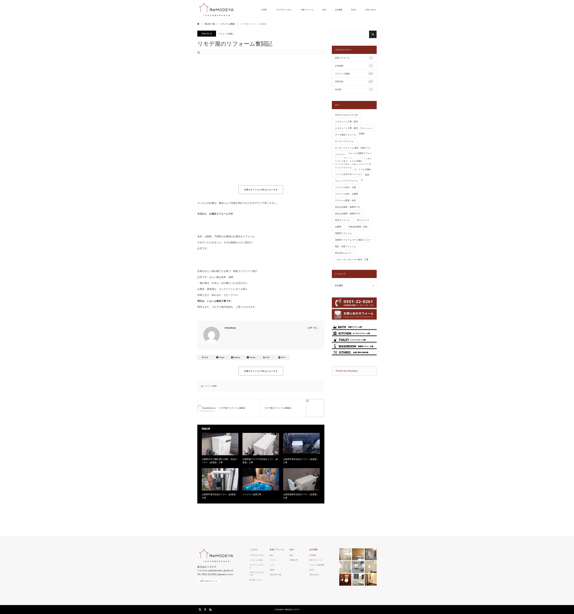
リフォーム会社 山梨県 (346, 194)
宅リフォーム (363, 220)
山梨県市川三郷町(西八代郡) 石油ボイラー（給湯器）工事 (219, 461)
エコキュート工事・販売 (346, 121)
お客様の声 (293, 560)
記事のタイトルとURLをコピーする (261, 189)
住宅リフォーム (342, 220)
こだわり (254, 549)
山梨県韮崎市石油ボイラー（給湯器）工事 (301, 496)
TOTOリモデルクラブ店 (346, 115)
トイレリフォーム (343, 167)
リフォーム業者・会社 (345, 200)
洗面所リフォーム (343, 233)
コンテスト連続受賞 (316, 565)
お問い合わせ (370, 10)
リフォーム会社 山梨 (345, 187)
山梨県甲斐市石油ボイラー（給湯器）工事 (301, 461)
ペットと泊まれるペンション (348, 174)
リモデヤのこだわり (284, 10)
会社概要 (338, 10)
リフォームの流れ (256, 560)
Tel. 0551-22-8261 (207, 574)
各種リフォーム (307, 10)
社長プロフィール (315, 560)
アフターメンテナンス (257, 566)
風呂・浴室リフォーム (345, 246)
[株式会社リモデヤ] (216, 9)
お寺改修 (353, 66)
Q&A (324, 10)
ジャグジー (340, 154)
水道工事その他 (275, 574)
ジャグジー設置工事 (251, 494)
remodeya (230, 328)
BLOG (353, 10)
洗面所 (272, 570)
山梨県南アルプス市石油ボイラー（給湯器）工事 (260, 461)
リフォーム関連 (225, 34)
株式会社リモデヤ (292, 609)
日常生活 (353, 81)
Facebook (205, 609)
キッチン (273, 560)
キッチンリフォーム (344, 141)
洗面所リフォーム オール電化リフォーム (353, 241)
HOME (264, 10)
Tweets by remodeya (347, 371)
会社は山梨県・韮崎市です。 (348, 213)
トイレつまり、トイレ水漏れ (348, 161)
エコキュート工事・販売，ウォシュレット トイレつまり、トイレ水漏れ (354, 129)
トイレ (272, 565)
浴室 (271, 555)
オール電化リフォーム (345, 134)
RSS (210, 609)
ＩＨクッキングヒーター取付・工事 (351, 259)
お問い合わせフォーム (209, 581)
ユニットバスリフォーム (346, 180)
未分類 (353, 89)
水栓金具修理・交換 (357, 226)
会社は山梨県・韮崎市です (347, 207)
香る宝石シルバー (343, 253)
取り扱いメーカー (256, 580)
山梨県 (338, 226)
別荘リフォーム (353, 58)
